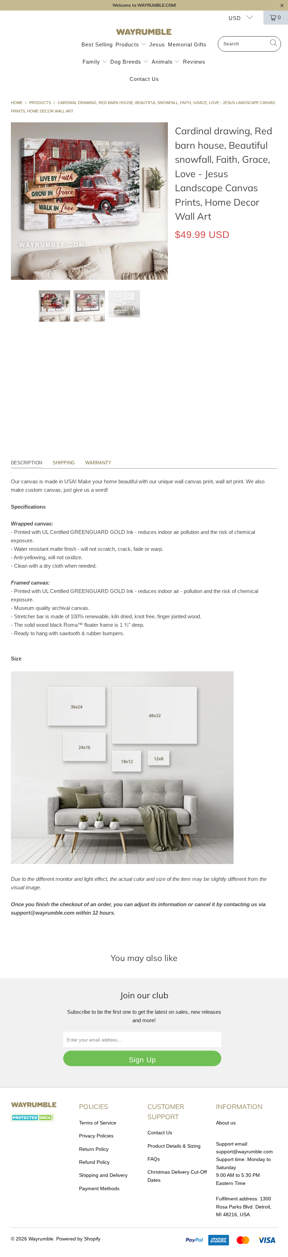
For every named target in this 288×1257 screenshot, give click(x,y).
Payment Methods (99, 1188)
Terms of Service (97, 1123)
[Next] (162, 200)
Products (128, 44)
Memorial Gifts (187, 44)
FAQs (154, 1159)
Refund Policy (94, 1162)
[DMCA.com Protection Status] (32, 1119)
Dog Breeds (126, 62)
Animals (163, 62)
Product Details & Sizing (174, 1146)
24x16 (208, 318)
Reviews (194, 62)
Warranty (98, 462)
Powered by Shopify (78, 1239)
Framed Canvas (198, 286)
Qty (178, 338)
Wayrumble (40, 1239)
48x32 (255, 318)
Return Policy (94, 1149)
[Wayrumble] (144, 32)
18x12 (185, 318)
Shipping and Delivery (103, 1175)
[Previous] (16, 200)
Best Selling (97, 44)
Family (92, 62)
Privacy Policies (96, 1136)
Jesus (157, 44)
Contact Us (144, 79)
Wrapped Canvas (200, 267)
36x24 (232, 318)
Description (26, 462)
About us (226, 1123)
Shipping (64, 462)
